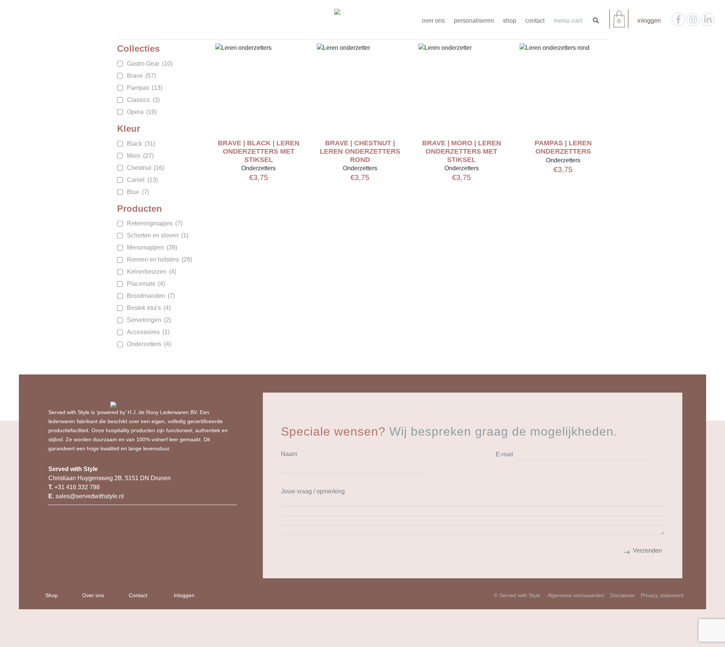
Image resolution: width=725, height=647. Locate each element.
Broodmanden (151, 296)
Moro (140, 156)
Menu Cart (568, 20)
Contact (535, 20)
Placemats (146, 283)
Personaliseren (474, 20)
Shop (509, 20)
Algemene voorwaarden (576, 595)
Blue (138, 192)
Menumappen (152, 247)
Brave (141, 75)
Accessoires (148, 332)
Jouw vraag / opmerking (313, 491)
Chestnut (145, 168)
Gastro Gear (150, 63)
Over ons (433, 20)
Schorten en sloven (157, 235)
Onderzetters (149, 344)
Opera (142, 112)
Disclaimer (622, 595)
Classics (143, 100)
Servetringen (149, 320)
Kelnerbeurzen (151, 271)
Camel (142, 180)
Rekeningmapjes (154, 223)
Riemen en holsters (159, 259)
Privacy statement (662, 595)
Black (141, 143)
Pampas (144, 88)
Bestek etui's (149, 308)
